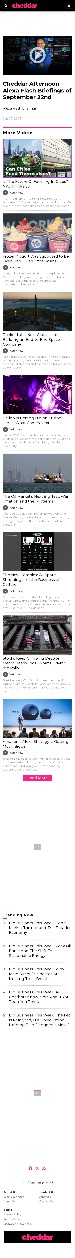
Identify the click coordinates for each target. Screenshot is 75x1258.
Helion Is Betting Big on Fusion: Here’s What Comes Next (32, 420)
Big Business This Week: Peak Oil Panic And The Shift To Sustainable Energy (40, 951)
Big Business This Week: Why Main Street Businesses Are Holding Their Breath (36, 974)
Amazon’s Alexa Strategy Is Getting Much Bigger (36, 744)
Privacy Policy (12, 1214)
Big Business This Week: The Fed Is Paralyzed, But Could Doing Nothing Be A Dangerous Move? (40, 1020)
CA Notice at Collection (18, 1224)
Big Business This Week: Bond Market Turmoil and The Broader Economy (40, 928)
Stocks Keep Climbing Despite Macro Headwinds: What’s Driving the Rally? (34, 663)
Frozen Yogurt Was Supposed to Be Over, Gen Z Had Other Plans (36, 258)
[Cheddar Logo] (24, 5)
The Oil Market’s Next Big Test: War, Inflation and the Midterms (36, 499)
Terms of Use (12, 1219)
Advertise (45, 1196)
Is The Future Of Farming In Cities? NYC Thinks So (35, 184)
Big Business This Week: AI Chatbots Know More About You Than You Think (39, 997)
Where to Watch (14, 1196)
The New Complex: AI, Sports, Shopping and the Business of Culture (31, 580)
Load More (37, 778)
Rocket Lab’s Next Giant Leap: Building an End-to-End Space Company (31, 339)
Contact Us (46, 1201)
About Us (9, 1201)
